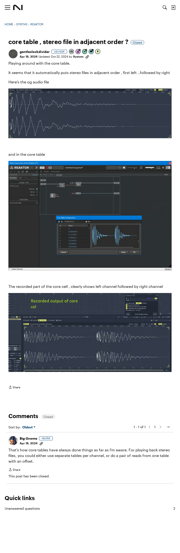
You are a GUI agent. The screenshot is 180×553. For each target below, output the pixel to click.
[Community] (18, 7)
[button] (13, 54)
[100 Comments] (91, 52)
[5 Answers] (85, 52)
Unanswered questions (90, 508)
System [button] (78, 56)
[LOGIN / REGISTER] (173, 7)
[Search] (165, 7)
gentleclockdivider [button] (35, 52)
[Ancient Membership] (78, 52)
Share (14, 388)
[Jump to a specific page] (168, 427)
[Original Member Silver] (72, 52)
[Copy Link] (87, 56)
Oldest (28, 427)
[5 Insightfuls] (98, 52)
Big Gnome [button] (28, 438)
